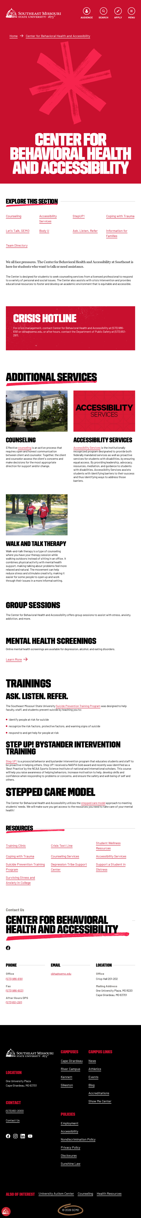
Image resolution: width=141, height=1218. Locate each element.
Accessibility (69, 1131)
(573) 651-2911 (14, 1002)
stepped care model (93, 803)
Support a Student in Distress (111, 866)
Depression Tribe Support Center (69, 866)
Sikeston (67, 1085)
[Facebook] (8, 1136)
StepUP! (79, 216)
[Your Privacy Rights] (6, 1211)
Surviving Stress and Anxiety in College (20, 880)
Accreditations (98, 1093)
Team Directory (17, 245)
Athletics (94, 1069)
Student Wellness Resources (108, 845)
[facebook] (8, 948)
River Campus (70, 1069)
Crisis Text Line (62, 845)
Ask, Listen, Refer (85, 231)
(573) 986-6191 (14, 978)
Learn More (14, 659)
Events (93, 1077)
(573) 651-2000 (15, 1110)
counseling (24, 447)
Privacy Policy (70, 1147)
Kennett (66, 1077)
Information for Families (116, 233)
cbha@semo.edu (61, 973)
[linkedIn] (23, 1136)
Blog (91, 1085)
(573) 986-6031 (14, 990)
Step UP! (11, 761)
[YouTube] (30, 1136)
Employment (69, 1123)
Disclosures (69, 1155)
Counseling (13, 216)
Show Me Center (99, 1101)
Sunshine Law (70, 1163)
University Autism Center (56, 1193)
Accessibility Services (48, 218)
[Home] (33, 13)
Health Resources (109, 1193)
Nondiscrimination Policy (78, 1139)
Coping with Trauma (120, 216)
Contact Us (13, 1120)
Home (14, 36)
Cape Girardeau (72, 1061)
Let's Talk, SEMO (17, 231)
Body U (44, 231)
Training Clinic (16, 845)
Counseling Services (65, 856)
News (92, 1061)
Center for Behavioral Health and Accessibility (58, 36)
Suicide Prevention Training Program (78, 706)
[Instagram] (15, 1136)
